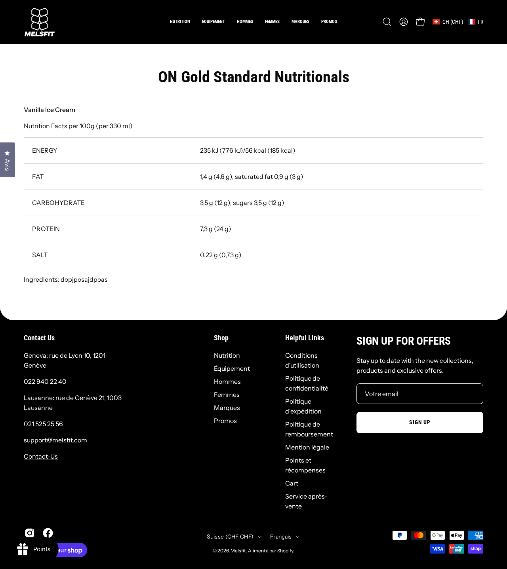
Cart (291, 483)
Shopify (285, 551)
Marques (227, 408)
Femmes (227, 394)
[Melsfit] (39, 22)
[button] (245, 22)
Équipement (232, 368)
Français (281, 536)
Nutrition (227, 355)
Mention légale (307, 447)
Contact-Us (41, 456)
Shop (221, 338)
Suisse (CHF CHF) (230, 536)
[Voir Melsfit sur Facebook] (48, 533)
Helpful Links (304, 338)
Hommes (227, 381)
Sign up (419, 422)
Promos (225, 421)
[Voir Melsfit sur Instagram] (30, 533)
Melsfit (238, 551)
